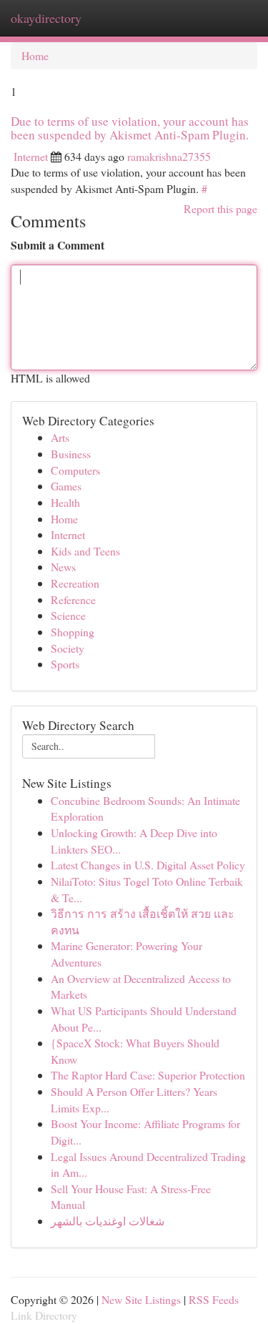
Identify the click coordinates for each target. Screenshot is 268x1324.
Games (66, 485)
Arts (60, 437)
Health (65, 502)
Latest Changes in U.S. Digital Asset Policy (148, 864)
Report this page (220, 208)
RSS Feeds (214, 1299)
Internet (31, 156)
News (63, 566)
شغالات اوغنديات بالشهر (107, 1220)
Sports (65, 663)
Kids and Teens (85, 550)
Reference (73, 599)
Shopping (72, 631)
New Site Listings (141, 1299)
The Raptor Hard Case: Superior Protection (148, 1074)
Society (67, 648)
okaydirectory (46, 17)
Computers (75, 470)
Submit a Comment (57, 245)
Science (68, 615)
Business (71, 453)
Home (35, 55)
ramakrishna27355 (169, 156)
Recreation (75, 583)
